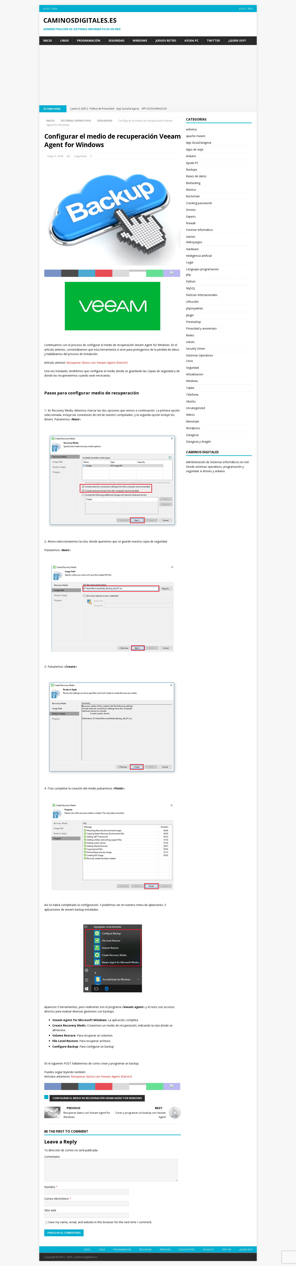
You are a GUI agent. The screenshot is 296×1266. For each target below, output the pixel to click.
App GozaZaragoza (198, 142)
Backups (191, 169)
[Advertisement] (148, 75)
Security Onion (195, 348)
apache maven (195, 136)
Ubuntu (191, 401)
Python (190, 281)
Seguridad (116, 40)
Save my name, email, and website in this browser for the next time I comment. (100, 1222)
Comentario (52, 1157)
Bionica (191, 189)
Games (190, 236)
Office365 (192, 302)
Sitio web (50, 1210)
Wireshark (192, 421)
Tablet (190, 388)
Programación (88, 40)
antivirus (191, 129)
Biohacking (193, 183)
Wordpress (193, 428)
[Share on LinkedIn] (86, 273)
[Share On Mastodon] (171, 273)
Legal (189, 262)
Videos (190, 415)
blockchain (193, 196)
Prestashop (193, 322)
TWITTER (213, 40)
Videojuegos (194, 242)
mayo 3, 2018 (55, 156)
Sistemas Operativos (76, 120)
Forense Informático (199, 230)
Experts (191, 216)
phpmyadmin (194, 308)
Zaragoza (192, 435)
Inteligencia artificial (199, 256)
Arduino (191, 156)
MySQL (191, 288)
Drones (191, 210)
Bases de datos (196, 176)
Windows (140, 40)
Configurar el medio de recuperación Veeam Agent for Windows (97, 1098)
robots (190, 342)
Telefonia (192, 394)
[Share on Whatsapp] (154, 273)
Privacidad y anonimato (201, 328)
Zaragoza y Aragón (198, 441)
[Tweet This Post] (69, 273)
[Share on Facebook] (52, 273)
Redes (190, 335)
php (188, 274)
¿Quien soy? (237, 40)
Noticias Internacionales (201, 295)
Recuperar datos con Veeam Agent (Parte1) (97, 362)
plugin (190, 315)
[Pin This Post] (103, 273)
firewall (190, 223)
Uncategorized (195, 408)
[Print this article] (137, 273)
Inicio (47, 40)
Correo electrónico (56, 1198)
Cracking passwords (199, 203)
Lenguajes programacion (202, 269)
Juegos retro (165, 40)
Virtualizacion (194, 374)
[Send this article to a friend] (120, 273)
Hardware (192, 249)
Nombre (50, 1187)
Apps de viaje (194, 149)
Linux (64, 40)
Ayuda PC (191, 40)
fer (68, 156)
